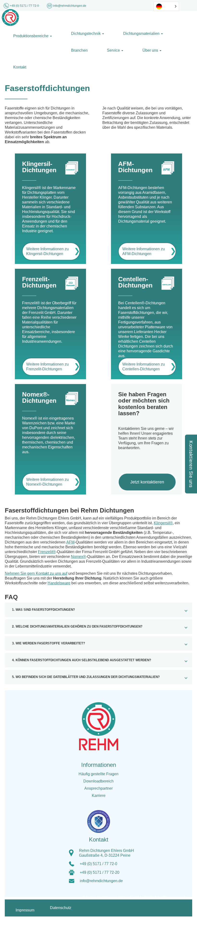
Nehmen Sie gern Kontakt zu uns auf (36, 573)
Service (114, 50)
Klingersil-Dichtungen (39, 167)
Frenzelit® (47, 552)
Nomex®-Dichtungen (39, 397)
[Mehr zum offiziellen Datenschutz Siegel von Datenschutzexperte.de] (100, 818)
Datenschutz (60, 908)
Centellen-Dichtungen (135, 282)
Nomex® (78, 557)
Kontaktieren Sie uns (191, 464)
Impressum (25, 910)
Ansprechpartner (98, 788)
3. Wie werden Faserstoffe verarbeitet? (48, 643)
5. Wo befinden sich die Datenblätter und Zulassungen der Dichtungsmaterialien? (86, 677)
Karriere (98, 796)
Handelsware (59, 583)
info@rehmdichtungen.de (101, 881)
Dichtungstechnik (86, 33)
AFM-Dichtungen (135, 167)
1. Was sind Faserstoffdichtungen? (43, 609)
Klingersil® (163, 523)
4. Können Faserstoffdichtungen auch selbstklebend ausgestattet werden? (81, 660)
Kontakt (19, 67)
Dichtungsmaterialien (141, 33)
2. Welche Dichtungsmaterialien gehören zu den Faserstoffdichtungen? (77, 626)
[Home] (10, 17)
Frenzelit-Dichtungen (39, 282)
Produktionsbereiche (31, 36)
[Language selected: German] (166, 6)
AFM (70, 542)
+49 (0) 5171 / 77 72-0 (25, 5)
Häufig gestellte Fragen (98, 774)
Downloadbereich (98, 781)
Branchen (79, 50)
